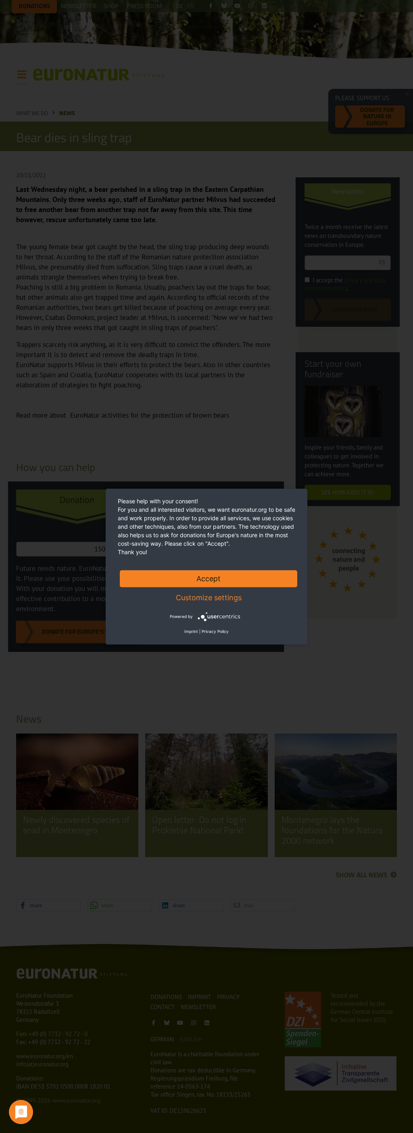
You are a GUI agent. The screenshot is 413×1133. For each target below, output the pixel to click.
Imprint (191, 631)
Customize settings (209, 597)
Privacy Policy (215, 631)
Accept (208, 578)
